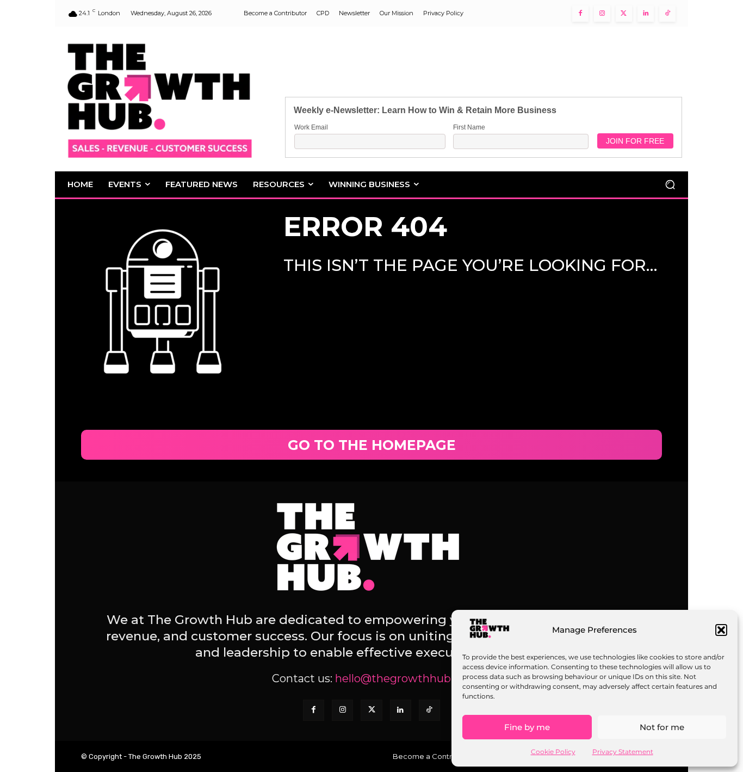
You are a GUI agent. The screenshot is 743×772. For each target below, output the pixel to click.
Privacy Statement (622, 752)
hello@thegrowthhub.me (403, 678)
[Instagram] (602, 13)
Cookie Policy (553, 752)
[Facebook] (580, 13)
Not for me (662, 727)
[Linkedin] (645, 13)
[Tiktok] (667, 13)
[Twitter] (624, 13)
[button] (721, 630)
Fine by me (527, 727)
